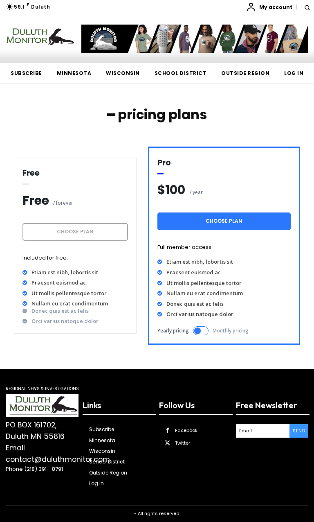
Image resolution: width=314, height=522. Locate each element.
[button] (307, 7)
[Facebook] (167, 430)
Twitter (182, 443)
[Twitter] (167, 443)
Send (299, 430)
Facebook (186, 430)
